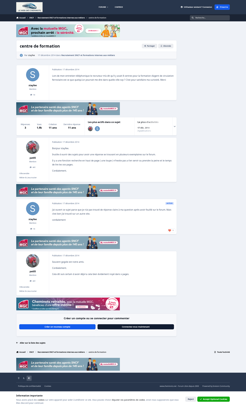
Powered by (216, 386)
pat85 (33, 157)
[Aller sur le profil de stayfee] (21, 55)
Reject (191, 399)
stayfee (33, 85)
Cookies (47, 386)
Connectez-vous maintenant (136, 326)
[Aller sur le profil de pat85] (90, 128)
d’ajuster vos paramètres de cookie (128, 399)
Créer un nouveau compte (57, 326)
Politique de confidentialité (29, 386)
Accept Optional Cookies (215, 399)
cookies (41, 399)
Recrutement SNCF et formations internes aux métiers (88, 55)
